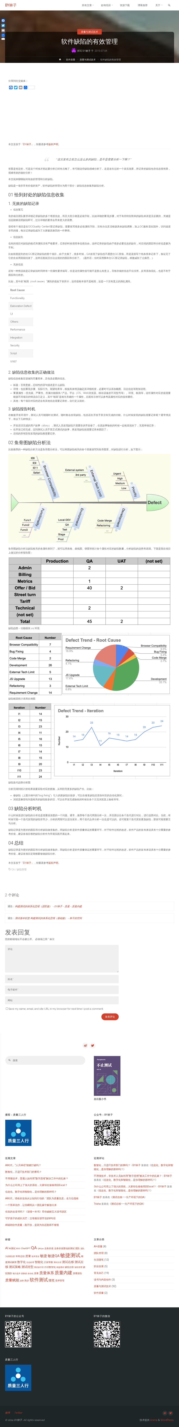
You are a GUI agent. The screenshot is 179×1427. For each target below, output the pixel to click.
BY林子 (11, 5)
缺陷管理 (22, 869)
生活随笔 (99, 1259)
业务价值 (48, 1248)
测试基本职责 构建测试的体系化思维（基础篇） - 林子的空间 (48, 918)
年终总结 (20, 1256)
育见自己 (99, 1273)
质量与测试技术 (89, 31)
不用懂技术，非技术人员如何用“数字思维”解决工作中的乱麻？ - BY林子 (133, 1175)
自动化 (30, 1273)
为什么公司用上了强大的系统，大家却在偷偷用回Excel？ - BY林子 (130, 1186)
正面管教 (48, 1262)
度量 (28, 1256)
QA (13, 869)
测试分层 (57, 1262)
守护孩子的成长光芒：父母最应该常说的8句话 (30, 1218)
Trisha (97, 1203)
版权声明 (53, 144)
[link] (169, 5)
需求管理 (59, 1280)
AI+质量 (98, 1246)
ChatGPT (25, 1248)
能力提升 (16, 1273)
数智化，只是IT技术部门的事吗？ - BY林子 (117, 1165)
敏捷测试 (70, 1255)
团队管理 (99, 1253)
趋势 (22, 1281)
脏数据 (24, 1273)
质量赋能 (12, 1280)
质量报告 (77, 1273)
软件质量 (70, 59)
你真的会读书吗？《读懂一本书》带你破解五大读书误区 (35, 1211)
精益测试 (60, 1267)
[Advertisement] (89, 117)
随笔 (52, 1280)
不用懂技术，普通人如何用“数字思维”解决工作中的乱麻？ (36, 1178)
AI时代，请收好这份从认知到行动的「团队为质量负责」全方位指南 (41, 1198)
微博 (7, 1412)
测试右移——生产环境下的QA (128, 1197)
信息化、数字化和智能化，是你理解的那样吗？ (31, 1191)
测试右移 (68, 1262)
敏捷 (43, 1256)
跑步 (26, 1280)
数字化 (21, 1262)
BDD (18, 1248)
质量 (36, 1273)
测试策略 (15, 1267)
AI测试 (12, 1248)
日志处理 (30, 1262)
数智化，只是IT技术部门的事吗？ (23, 1171)
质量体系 (46, 1273)
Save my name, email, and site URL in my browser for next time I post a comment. (56, 1008)
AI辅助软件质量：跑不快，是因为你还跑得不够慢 (32, 1225)
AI (6, 1248)
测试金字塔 (39, 1267)
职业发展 (99, 1266)
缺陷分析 (69, 1267)
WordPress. (167, 1420)
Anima (153, 1420)
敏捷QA (53, 1256)
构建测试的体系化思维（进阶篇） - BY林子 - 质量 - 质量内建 (48, 906)
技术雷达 (35, 1256)
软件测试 (39, 1279)
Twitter (18, 1412)
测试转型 (27, 1267)
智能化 (39, 1262)
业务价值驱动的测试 (64, 1248)
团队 (77, 1248)
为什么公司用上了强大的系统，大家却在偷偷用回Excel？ (36, 1185)
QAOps (41, 1248)
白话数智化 (50, 1267)
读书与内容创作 (102, 1279)
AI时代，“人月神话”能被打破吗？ (23, 1165)
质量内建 (63, 1272)
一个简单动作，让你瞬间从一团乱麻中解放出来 (31, 1205)
